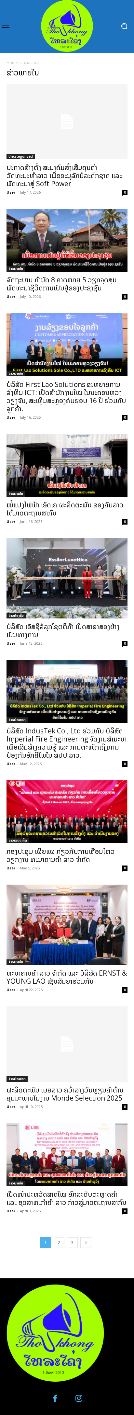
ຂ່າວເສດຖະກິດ (17, 840)
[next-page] (85, 1242)
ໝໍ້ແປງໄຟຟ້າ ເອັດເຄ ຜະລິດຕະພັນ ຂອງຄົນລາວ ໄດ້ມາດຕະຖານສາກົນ (65, 508)
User (11, 192)
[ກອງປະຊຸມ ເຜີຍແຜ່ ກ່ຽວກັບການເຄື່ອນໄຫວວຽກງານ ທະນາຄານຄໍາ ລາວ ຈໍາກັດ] (67, 811)
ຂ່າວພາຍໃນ (15, 268)
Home (12, 62)
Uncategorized (20, 156)
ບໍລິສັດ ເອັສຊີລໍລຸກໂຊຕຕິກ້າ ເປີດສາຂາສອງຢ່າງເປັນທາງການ (63, 630)
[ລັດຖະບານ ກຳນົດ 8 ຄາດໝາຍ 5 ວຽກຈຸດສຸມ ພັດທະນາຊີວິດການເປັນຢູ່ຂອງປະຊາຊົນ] (67, 240)
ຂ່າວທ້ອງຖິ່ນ (16, 615)
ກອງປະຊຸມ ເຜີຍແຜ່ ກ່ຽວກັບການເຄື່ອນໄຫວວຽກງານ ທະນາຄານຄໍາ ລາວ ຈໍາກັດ (61, 855)
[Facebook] (55, 1398)
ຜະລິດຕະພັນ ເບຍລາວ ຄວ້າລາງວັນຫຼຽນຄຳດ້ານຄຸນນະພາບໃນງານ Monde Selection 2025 (65, 1094)
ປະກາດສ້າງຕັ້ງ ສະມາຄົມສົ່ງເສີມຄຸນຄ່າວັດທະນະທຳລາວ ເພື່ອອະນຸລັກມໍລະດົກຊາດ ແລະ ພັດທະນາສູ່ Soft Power (64, 175)
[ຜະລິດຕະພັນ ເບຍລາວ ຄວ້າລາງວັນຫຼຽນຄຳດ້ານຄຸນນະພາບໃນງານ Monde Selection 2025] (67, 1044)
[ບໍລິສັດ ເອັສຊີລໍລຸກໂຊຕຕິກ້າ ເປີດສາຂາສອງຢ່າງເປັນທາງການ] (67, 578)
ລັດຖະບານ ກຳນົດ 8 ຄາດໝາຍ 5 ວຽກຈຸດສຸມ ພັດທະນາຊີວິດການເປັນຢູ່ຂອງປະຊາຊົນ (62, 283)
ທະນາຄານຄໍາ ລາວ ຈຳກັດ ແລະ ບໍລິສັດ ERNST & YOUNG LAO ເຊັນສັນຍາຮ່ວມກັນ (67, 977)
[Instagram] (79, 1398)
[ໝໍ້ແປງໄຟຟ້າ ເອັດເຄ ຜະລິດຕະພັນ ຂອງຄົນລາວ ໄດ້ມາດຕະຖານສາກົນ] (67, 465)
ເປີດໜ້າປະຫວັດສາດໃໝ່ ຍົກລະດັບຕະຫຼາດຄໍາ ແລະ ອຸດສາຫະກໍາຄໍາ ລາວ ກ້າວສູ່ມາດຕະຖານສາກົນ (67, 1198)
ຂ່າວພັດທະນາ (17, 720)
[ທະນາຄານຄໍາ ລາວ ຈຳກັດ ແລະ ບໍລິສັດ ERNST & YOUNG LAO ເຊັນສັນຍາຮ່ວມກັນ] (67, 925)
